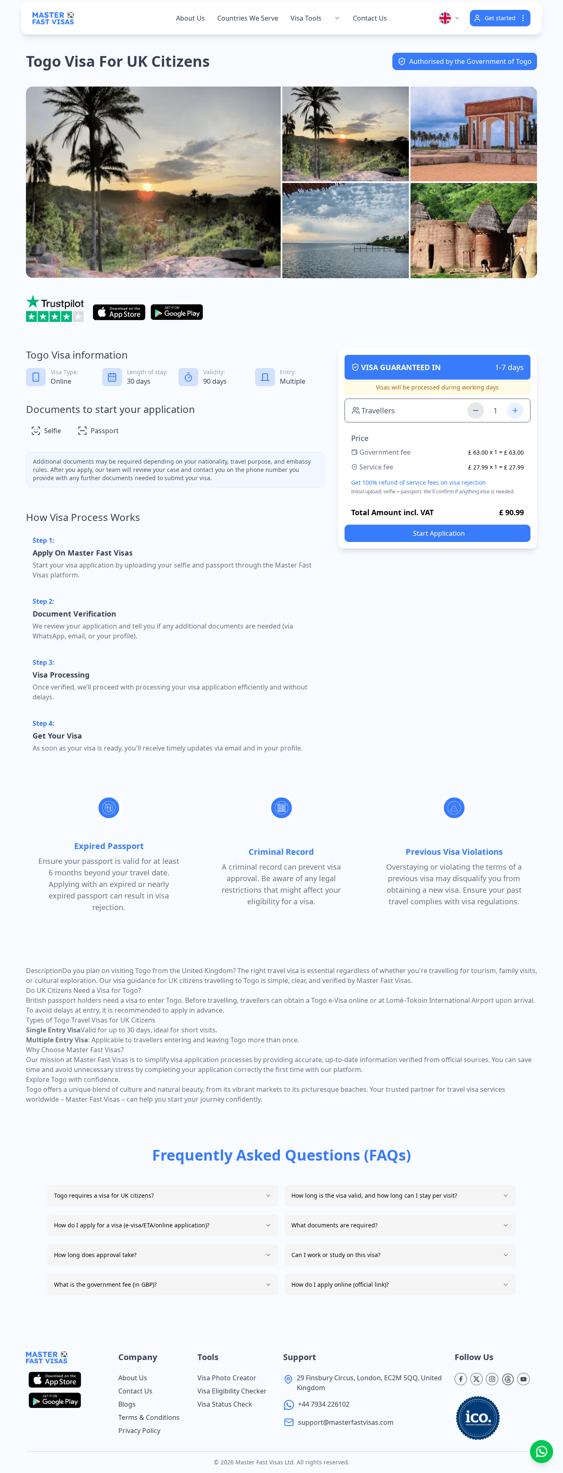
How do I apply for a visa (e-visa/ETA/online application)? (131, 1225)
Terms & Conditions (149, 1417)
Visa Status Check (224, 1404)
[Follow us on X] (476, 1379)
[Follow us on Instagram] (492, 1379)
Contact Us (370, 18)
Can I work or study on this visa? (335, 1255)
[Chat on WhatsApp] (541, 1451)
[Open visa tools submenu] (337, 18)
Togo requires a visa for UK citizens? (104, 1195)
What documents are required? (334, 1225)
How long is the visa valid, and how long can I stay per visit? (374, 1195)
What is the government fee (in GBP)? (105, 1284)
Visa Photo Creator (226, 1377)
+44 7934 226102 (324, 1404)
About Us (132, 1377)
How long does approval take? (95, 1255)
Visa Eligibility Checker (232, 1391)
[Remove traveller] (475, 410)
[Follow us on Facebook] (461, 1379)
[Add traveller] (515, 410)
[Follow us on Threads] (508, 1379)
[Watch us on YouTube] (523, 1379)
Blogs (127, 1404)
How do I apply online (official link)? (340, 1284)
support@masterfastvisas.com (346, 1422)
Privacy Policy (139, 1430)
